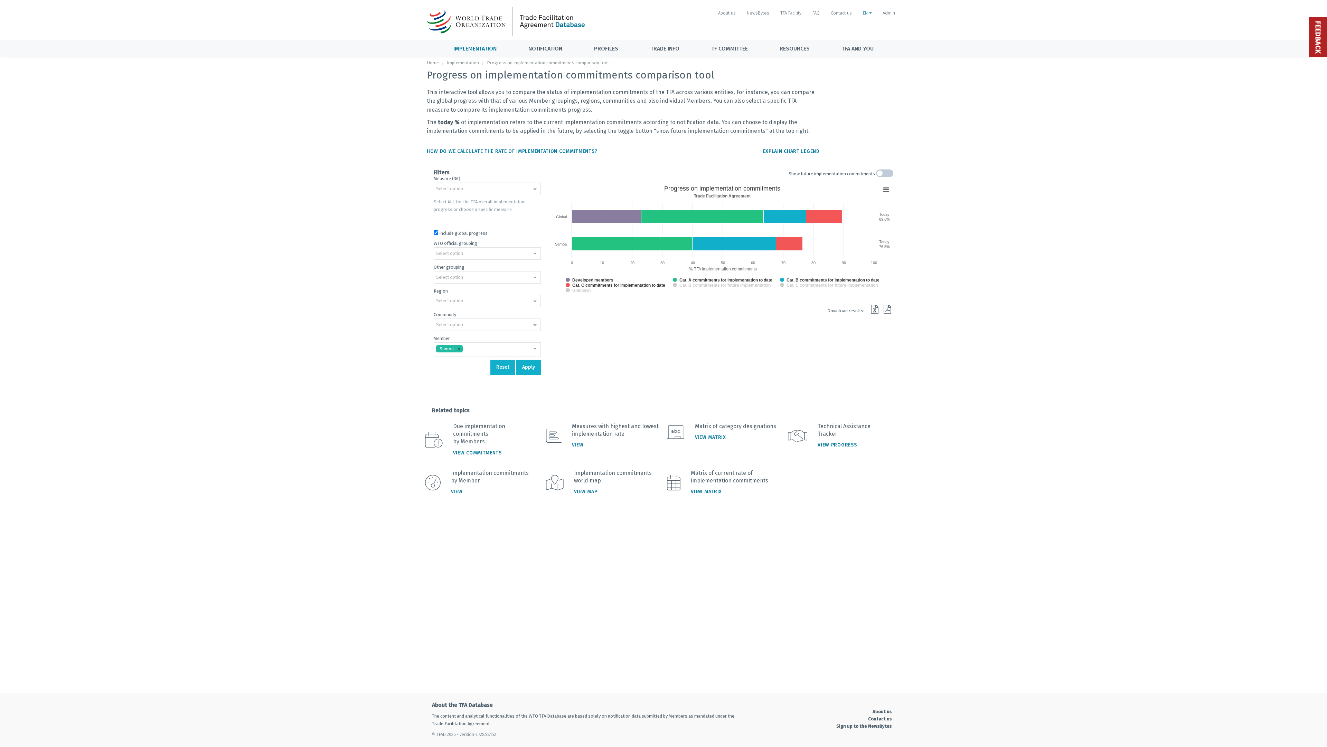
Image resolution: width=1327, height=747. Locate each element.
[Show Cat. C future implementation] (829, 285)
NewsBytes (758, 13)
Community (445, 314)
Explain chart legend (791, 151)
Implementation (475, 48)
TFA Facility (790, 13)
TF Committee (729, 48)
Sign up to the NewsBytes (864, 726)
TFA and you (857, 48)
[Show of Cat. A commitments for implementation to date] (722, 280)
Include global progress (463, 233)
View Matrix (710, 437)
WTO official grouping (455, 243)
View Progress (837, 445)
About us (727, 13)
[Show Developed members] (589, 280)
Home (433, 62)
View (578, 445)
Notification (545, 48)
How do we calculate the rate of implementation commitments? (512, 151)
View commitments (477, 453)
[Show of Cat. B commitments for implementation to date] (829, 280)
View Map (585, 492)
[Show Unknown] (578, 290)
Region (441, 291)
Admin (889, 13)
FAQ (816, 13)
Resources (795, 48)
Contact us (841, 13)
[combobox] (487, 189)
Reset (502, 367)
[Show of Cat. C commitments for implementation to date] (615, 285)
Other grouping (449, 267)
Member (442, 338)
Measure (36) (447, 178)
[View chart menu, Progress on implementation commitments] (886, 190)
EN (866, 13)
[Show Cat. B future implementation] (722, 285)
